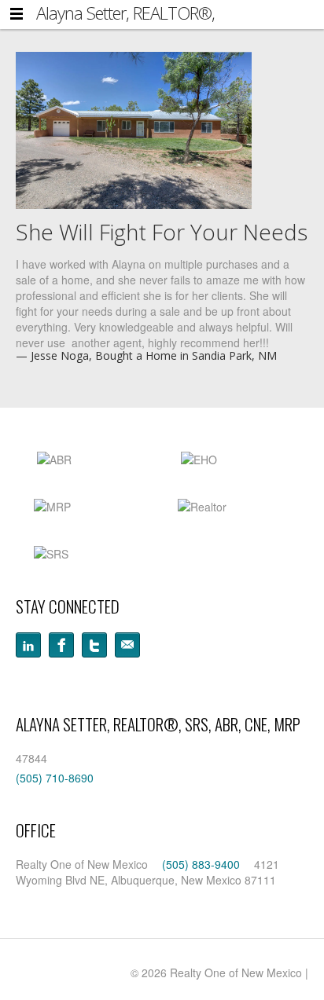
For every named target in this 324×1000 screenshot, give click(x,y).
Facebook (61, 645)
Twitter (94, 645)
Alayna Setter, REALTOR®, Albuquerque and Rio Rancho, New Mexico (156, 13)
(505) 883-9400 (201, 864)
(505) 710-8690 (55, 778)
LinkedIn (28, 645)
